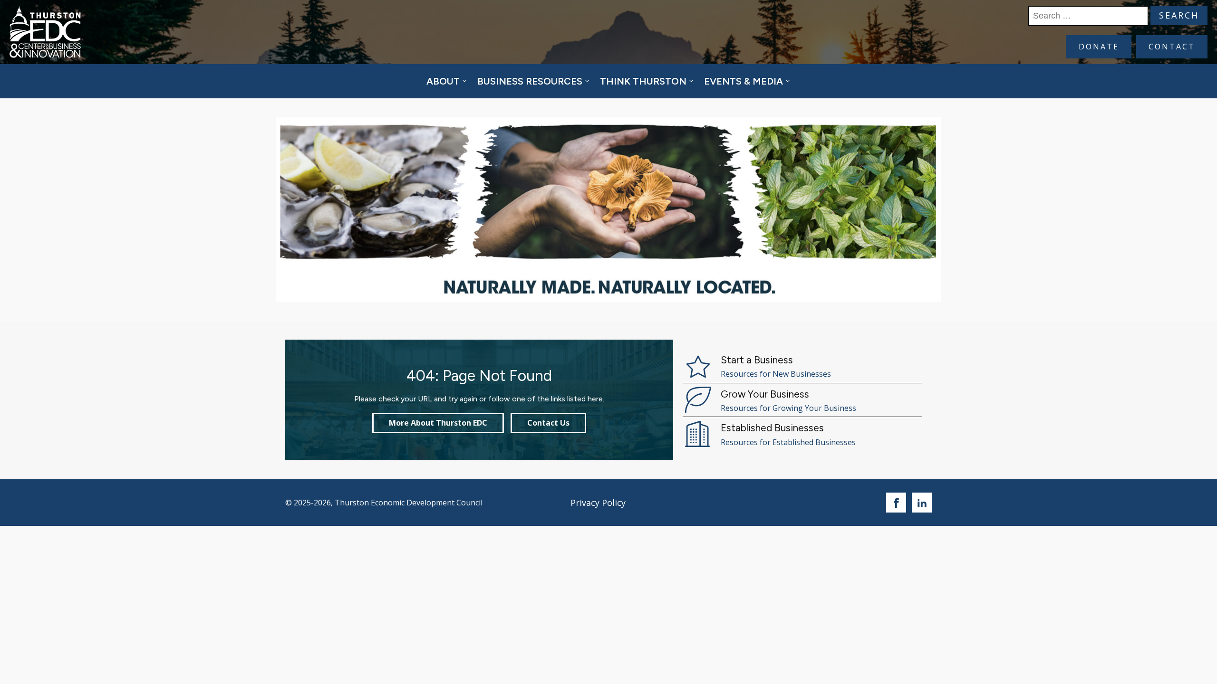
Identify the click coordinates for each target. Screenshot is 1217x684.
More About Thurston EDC (438, 423)
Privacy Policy (598, 502)
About (443, 81)
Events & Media (743, 81)
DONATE (1099, 46)
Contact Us (548, 423)
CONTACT (1172, 46)
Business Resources (529, 81)
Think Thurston (643, 81)
